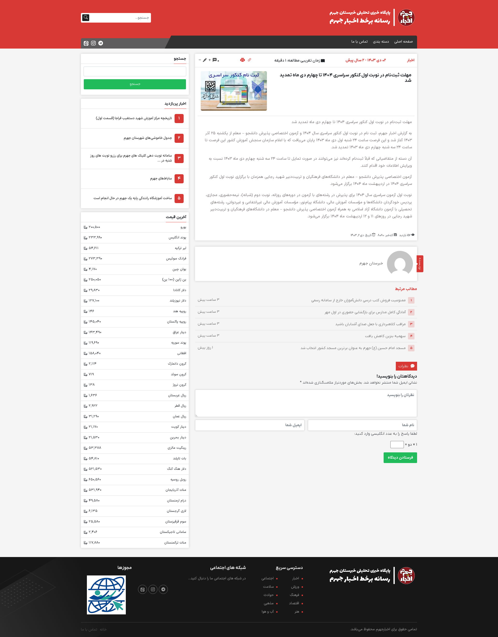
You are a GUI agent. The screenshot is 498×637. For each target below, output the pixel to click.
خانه (103, 629)
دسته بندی (381, 41)
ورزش (295, 586)
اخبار (295, 578)
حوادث (269, 595)
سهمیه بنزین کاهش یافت (385, 336)
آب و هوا (268, 611)
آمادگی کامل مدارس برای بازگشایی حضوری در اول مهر (365, 312)
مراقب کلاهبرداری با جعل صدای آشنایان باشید (370, 324)
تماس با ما (359, 41)
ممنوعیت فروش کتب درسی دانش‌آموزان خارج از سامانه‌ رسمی (358, 300)
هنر (297, 611)
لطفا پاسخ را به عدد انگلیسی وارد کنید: (385, 433)
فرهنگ (294, 595)
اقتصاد (294, 603)
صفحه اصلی (403, 41)
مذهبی (269, 603)
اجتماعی (267, 578)
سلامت (268, 586)
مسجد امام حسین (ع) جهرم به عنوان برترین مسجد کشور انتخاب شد (353, 348)
